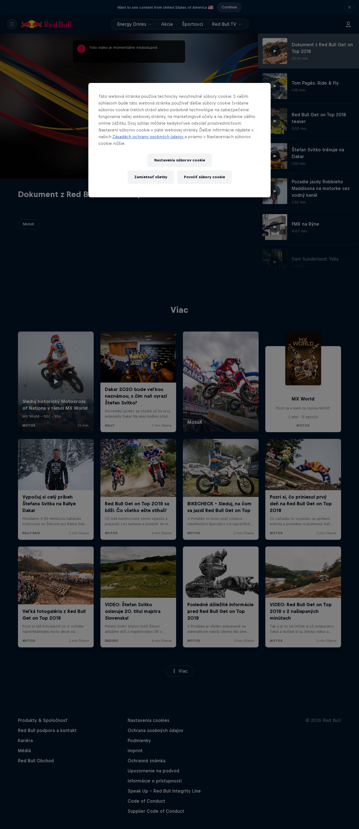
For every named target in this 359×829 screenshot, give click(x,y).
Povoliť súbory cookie (204, 177)
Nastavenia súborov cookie (179, 160)
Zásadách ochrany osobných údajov (148, 136)
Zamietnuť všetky (150, 177)
